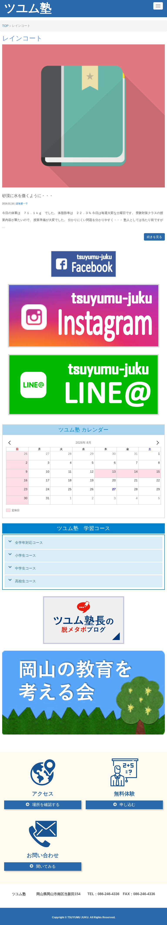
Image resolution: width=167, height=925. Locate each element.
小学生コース (25, 555)
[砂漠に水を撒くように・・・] (83, 186)
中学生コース (25, 568)
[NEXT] (157, 442)
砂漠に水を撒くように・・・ (27, 196)
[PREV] (10, 442)
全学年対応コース (29, 542)
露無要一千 (22, 203)
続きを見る (154, 237)
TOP (5, 25)
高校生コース (25, 581)
